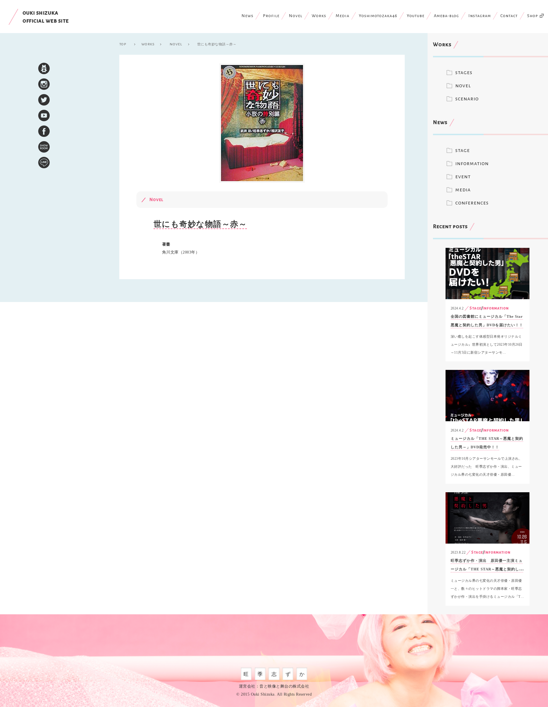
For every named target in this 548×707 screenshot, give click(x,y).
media (463, 190)
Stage (475, 308)
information (472, 163)
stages (463, 72)
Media (342, 15)
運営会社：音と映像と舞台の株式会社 (274, 686)
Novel (295, 15)
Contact (509, 15)
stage (462, 150)
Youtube (415, 15)
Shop (532, 15)
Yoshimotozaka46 (378, 15)
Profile (271, 15)
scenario (467, 99)
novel (463, 85)
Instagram (479, 15)
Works (319, 15)
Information (496, 308)
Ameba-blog (446, 15)
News (247, 15)
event (463, 176)
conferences (472, 203)
